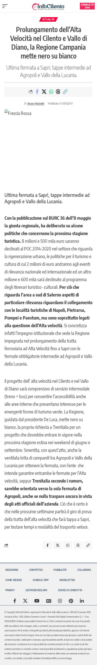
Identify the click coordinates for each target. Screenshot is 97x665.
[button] (6, 6)
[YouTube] (37, 601)
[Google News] (48, 601)
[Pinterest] (71, 601)
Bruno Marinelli (36, 103)
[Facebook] (14, 601)
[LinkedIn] (82, 601)
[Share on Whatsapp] (51, 91)
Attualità (48, 19)
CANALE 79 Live (87, 6)
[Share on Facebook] (37, 91)
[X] (25, 601)
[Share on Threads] (58, 91)
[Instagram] (60, 601)
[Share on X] (44, 91)
